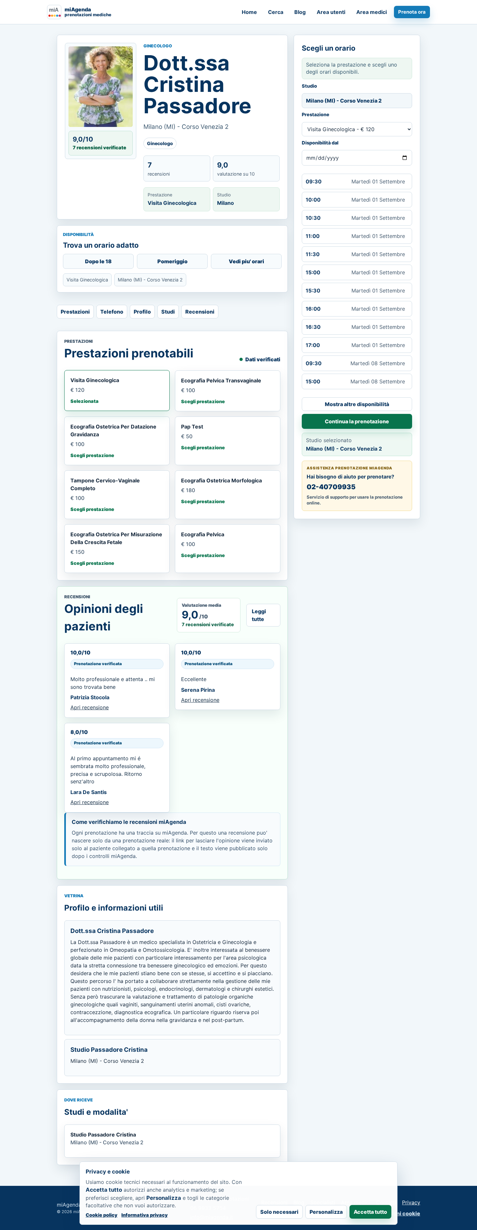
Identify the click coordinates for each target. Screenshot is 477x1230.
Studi (168, 311)
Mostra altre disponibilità (357, 404)
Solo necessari (279, 1212)
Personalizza (326, 1212)
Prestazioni (75, 311)
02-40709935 (331, 487)
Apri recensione (89, 707)
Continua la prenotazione (357, 421)
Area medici (371, 12)
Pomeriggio (172, 261)
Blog (300, 12)
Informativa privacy (144, 1215)
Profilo (142, 311)
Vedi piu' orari (246, 261)
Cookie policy (101, 1215)
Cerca (275, 12)
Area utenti (331, 12)
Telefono (111, 311)
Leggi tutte (259, 615)
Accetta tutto (370, 1212)
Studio (309, 86)
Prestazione (315, 114)
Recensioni (199, 311)
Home (249, 12)
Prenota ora (412, 12)
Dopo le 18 (98, 261)
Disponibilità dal (320, 142)
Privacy (411, 1202)
